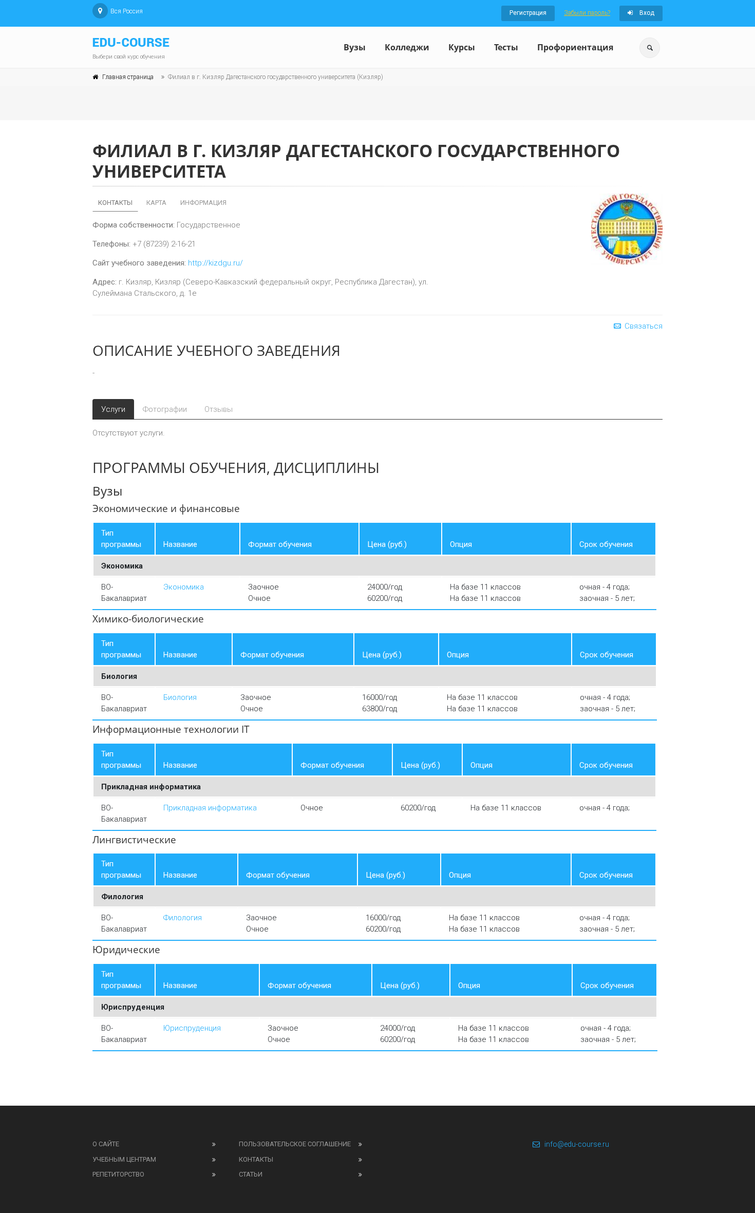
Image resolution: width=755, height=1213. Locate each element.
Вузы (355, 47)
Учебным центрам (124, 1159)
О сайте (105, 1144)
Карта (156, 202)
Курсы (461, 47)
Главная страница (128, 77)
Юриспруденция (192, 1028)
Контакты (115, 202)
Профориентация (575, 47)
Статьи (250, 1174)
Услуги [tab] (113, 409)
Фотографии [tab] (165, 409)
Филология (182, 917)
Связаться (642, 326)
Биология (180, 697)
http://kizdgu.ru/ (215, 263)
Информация (203, 202)
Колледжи (407, 47)
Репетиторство (118, 1174)
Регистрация (527, 12)
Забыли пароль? (587, 12)
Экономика (183, 587)
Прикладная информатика (210, 807)
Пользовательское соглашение (295, 1144)
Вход (646, 12)
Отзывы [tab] (218, 409)
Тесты (506, 47)
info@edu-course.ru (576, 1144)
